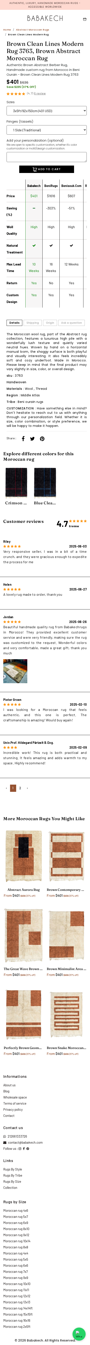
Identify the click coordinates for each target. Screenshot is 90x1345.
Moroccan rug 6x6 (15, 1265)
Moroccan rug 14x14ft (18, 1308)
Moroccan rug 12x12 (16, 1296)
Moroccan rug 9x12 (16, 1235)
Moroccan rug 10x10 (16, 1284)
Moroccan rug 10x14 (16, 1241)
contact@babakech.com (25, 1142)
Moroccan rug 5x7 (15, 1216)
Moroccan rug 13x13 (16, 1302)
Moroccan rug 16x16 (16, 1320)
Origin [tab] (50, 323)
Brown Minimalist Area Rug (66, 969)
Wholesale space (15, 1097)
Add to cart (49, 169)
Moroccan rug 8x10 (16, 1229)
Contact (8, 1115)
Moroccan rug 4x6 (15, 1210)
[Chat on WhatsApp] (79, 1334)
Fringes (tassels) (20, 121)
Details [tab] (14, 323)
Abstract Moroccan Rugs (32, 29)
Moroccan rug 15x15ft (18, 1314)
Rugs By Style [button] (12, 1169)
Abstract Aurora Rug (23, 890)
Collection (10, 1187)
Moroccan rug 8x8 (15, 1247)
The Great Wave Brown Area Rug (23, 969)
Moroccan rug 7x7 (15, 1271)
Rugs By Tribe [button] (12, 1175)
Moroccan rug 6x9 (15, 1223)
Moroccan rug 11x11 (16, 1290)
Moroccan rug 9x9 (15, 1278)
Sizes (11, 102)
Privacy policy (13, 1109)
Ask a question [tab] (71, 323)
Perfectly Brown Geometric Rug (23, 1048)
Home (7, 29)
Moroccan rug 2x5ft (16, 1326)
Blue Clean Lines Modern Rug (45, 502)
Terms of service (14, 1103)
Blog (6, 1091)
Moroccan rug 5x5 (15, 1259)
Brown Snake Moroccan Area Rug (66, 1048)
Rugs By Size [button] (12, 1181)
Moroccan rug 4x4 (15, 1253)
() (36, 93)
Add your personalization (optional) (42, 144)
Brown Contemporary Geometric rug (66, 890)
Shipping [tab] (32, 323)
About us (9, 1085)
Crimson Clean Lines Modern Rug (16, 502)
